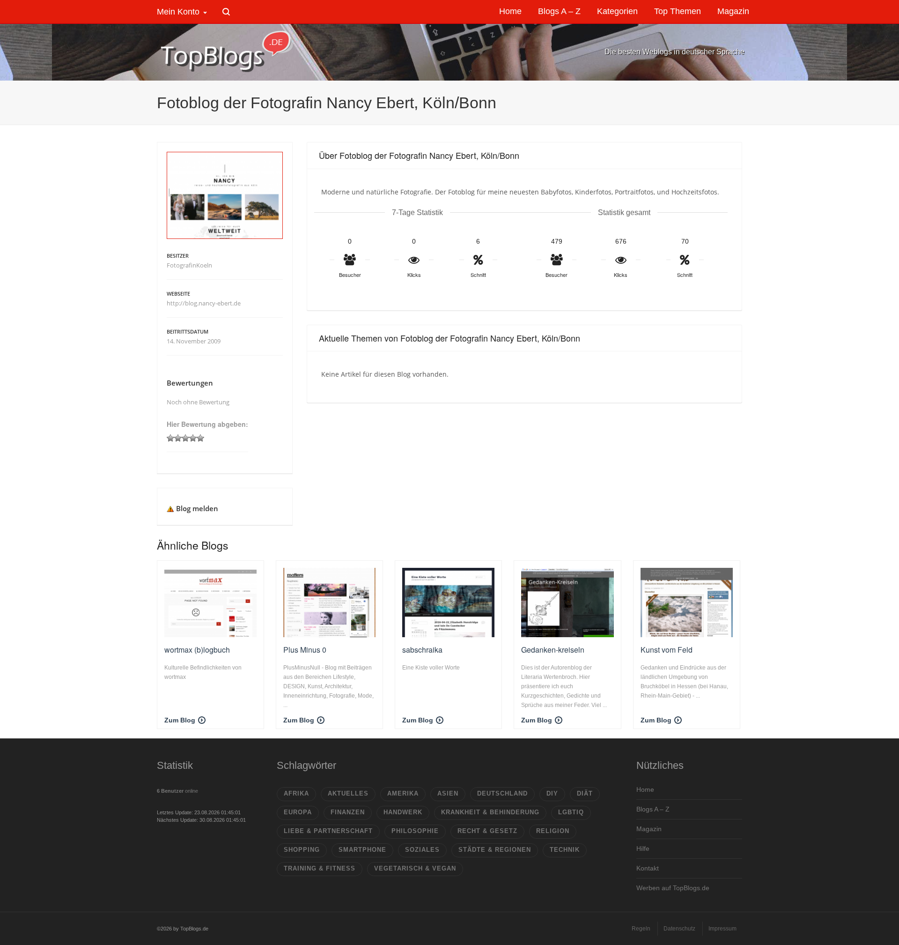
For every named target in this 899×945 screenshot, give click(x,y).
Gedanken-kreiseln (552, 649)
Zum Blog (179, 720)
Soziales (422, 849)
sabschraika (422, 649)
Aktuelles (348, 793)
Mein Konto (178, 11)
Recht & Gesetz (487, 830)
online (177, 791)
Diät (585, 793)
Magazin (649, 829)
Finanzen (348, 812)
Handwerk (402, 812)
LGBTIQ (571, 812)
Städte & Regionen (494, 849)
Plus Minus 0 (304, 649)
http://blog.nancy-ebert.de (204, 303)
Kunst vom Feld (667, 649)
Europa (298, 812)
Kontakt (647, 868)
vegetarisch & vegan (415, 868)
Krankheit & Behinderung (490, 812)
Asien (447, 793)
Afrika (296, 793)
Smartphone (362, 849)
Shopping (302, 849)
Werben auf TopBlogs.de (672, 888)
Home (645, 789)
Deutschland (502, 793)
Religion (552, 830)
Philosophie (415, 830)
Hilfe (642, 848)
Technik (565, 849)
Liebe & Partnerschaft (328, 830)
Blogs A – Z (653, 809)
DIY (552, 793)
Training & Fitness (319, 868)
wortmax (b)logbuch (197, 649)
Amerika (403, 793)
